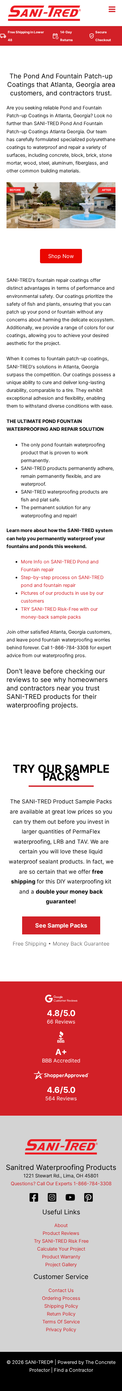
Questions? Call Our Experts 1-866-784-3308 (61, 1184)
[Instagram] (52, 1197)
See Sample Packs (61, 925)
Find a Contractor (73, 1370)
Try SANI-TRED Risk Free (61, 1241)
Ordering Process (61, 1298)
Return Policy (61, 1314)
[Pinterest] (88, 1197)
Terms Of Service (61, 1322)
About (61, 1225)
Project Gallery (61, 1265)
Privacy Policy (61, 1330)
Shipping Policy (61, 1306)
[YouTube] (70, 1197)
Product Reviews (61, 1233)
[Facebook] (33, 1197)
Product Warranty (61, 1257)
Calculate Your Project (61, 1249)
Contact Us (61, 1290)
